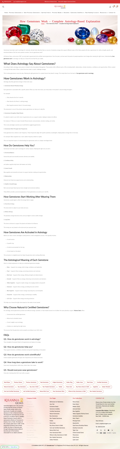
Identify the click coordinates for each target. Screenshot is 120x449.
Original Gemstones (57, 382)
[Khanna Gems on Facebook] (97, 430)
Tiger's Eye (75, 430)
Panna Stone (76, 401)
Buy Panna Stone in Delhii (56, 425)
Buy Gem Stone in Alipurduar (34, 423)
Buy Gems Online (34, 386)
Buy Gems (29, 416)
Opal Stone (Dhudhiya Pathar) (80, 425)
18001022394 (7, 1)
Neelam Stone (76, 406)
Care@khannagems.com (20, 1)
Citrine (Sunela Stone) (78, 432)
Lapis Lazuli (75, 439)
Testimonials (30, 418)
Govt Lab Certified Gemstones (11, 391)
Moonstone (76, 435)
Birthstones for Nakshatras (56, 401)
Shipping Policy (30, 435)
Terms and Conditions (32, 437)
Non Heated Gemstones (96, 391)
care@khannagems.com (105, 423)
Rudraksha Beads (54, 406)
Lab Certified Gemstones (29, 391)
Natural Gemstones (9, 386)
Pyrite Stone (76, 437)
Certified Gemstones (102, 382)
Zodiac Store (30, 411)
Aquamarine (76, 423)
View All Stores (99, 420)
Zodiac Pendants (106, 386)
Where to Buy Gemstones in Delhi (77, 391)
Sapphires (95, 386)
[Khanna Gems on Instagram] (104, 430)
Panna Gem (69, 386)
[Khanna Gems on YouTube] (108, 430)
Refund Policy (30, 432)
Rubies (60, 386)
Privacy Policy (30, 425)
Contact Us (29, 404)
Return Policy (30, 428)
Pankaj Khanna (30, 406)
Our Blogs (29, 413)
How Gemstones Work (58, 391)
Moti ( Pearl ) (76, 418)
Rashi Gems (90, 382)
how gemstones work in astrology (85, 73)
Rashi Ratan (7, 382)
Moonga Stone (76, 420)
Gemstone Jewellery (55, 409)
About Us (29, 401)
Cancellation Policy (31, 430)
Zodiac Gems (79, 382)
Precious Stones (18, 382)
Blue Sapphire (76, 411)
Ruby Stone (76, 404)
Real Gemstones (44, 382)
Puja (28, 409)
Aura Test (52, 404)
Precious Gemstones (31, 382)
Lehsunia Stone (76, 409)
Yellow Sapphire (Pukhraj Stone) (81, 413)
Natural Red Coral (44, 391)
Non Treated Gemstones (49, 386)
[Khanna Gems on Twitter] (101, 430)
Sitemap (29, 439)
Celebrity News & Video (33, 420)
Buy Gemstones (22, 386)
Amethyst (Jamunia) (78, 428)
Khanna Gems (77, 310)
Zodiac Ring (69, 382)
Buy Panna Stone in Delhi (82, 386)
